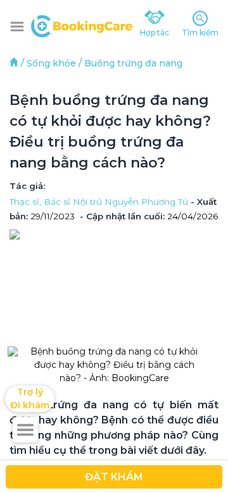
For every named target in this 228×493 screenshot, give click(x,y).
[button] (17, 26)
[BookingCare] (81, 24)
